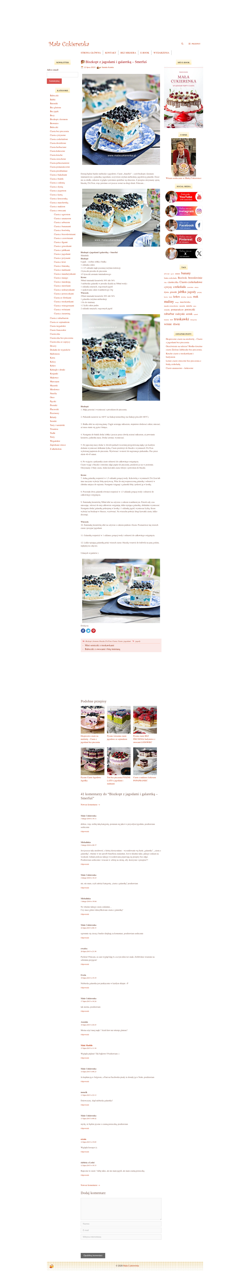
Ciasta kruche (56, 154)
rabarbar (169, 314)
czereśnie (190, 287)
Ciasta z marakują (62, 281)
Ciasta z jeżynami (62, 257)
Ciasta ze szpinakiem (59, 322)
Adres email (52, 69)
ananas (177, 273)
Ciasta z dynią (56, 186)
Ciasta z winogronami (64, 305)
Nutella (53, 393)
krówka (183, 297)
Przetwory (54, 413)
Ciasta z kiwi (60, 261)
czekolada (179, 286)
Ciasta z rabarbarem (59, 318)
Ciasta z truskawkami (64, 301)
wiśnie (168, 324)
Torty (52, 436)
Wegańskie (55, 440)
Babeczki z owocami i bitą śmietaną (102, 649)
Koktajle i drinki (57, 369)
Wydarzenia (161, 52)
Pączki (53, 401)
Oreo (52, 397)
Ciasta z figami (61, 242)
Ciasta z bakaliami (58, 174)
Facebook (83, 630)
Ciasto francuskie (58, 329)
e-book (144, 52)
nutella (189, 305)
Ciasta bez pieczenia (59, 131)
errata (83, 1139)
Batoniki (54, 103)
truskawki (181, 318)
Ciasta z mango (61, 277)
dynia (166, 292)
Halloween (55, 353)
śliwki (176, 324)
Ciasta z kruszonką (58, 198)
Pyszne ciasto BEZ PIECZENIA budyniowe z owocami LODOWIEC (144, 739)
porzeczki (190, 309)
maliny (169, 301)
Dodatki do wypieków (60, 349)
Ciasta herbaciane (58, 147)
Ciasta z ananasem (62, 218)
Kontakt (110, 52)
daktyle (197, 287)
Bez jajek (54, 111)
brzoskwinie (195, 277)
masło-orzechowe (171, 306)
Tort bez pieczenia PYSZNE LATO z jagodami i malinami (118, 780)
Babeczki (54, 95)
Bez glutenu (55, 107)
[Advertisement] (125, 18)
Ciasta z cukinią (57, 182)
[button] (194, 43)
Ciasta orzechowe (58, 158)
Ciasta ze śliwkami (62, 297)
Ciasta (114, 641)
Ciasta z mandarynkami (65, 273)
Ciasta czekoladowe (59, 139)
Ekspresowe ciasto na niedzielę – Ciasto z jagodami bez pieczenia (90, 739)
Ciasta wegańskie (58, 325)
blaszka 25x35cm (105, 641)
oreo (194, 306)
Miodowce (55, 389)
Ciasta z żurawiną (62, 313)
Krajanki (54, 373)
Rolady (53, 417)
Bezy (52, 115)
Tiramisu (54, 428)
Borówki (182, 277)
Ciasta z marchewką (59, 202)
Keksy (53, 361)
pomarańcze (177, 309)
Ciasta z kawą (56, 194)
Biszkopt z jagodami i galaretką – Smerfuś (116, 62)
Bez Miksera (128, 52)
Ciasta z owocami (58, 210)
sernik (189, 314)
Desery (53, 345)
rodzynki (180, 314)
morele (182, 305)
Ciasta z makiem (57, 206)
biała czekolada (170, 278)
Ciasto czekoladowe (191, 282)
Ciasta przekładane (59, 170)
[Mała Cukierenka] (69, 43)
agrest (172, 274)
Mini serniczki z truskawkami (99, 645)
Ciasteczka (55, 333)
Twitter (88, 630)
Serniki (53, 421)
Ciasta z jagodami (124, 641)
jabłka (182, 291)
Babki (52, 99)
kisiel (170, 297)
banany (186, 273)
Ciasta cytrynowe (58, 135)
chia (165, 282)
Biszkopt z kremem (92, 641)
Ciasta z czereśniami (63, 238)
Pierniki (53, 405)
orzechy (167, 309)
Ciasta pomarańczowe (60, 166)
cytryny (168, 287)
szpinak (196, 314)
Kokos (53, 365)
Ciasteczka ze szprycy (60, 341)
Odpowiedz (85, 831)
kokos (176, 296)
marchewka (185, 301)
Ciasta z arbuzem (62, 222)
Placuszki (54, 409)
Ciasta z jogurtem (58, 190)
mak (195, 296)
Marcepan (54, 381)
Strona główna (91, 52)
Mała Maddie (87, 1045)
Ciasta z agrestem (62, 214)
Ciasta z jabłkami (62, 250)
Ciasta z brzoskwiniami (65, 234)
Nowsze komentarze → (90, 804)
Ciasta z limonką (61, 265)
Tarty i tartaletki (57, 425)
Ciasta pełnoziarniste (59, 162)
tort (171, 319)
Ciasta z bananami (62, 226)
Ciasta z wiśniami (62, 309)
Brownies (54, 123)
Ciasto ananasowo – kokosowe (179, 368)
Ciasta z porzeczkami (64, 293)
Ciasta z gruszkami (62, 246)
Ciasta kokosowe (57, 150)
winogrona (193, 320)
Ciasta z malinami (62, 269)
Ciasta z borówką (62, 230)
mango (177, 302)
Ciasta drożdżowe (58, 142)
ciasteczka (173, 282)
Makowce (54, 377)
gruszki (173, 292)
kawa (166, 297)
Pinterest (93, 630)
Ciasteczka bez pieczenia (61, 337)
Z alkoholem (55, 448)
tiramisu (166, 320)
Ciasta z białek (57, 178)
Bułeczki (54, 127)
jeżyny (199, 292)
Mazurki (54, 385)
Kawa (52, 357)
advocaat (166, 274)
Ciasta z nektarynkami (64, 289)
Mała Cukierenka (131, 1266)
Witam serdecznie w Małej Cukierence (183, 178)
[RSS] (51, 1266)
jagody (137, 641)
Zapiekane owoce (58, 444)
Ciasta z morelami (62, 285)
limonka (189, 297)
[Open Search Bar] (182, 43)
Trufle (52, 433)
